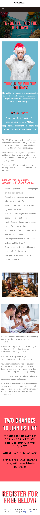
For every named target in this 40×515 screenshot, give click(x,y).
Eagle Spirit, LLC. (29, 511)
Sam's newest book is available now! (7, 6)
